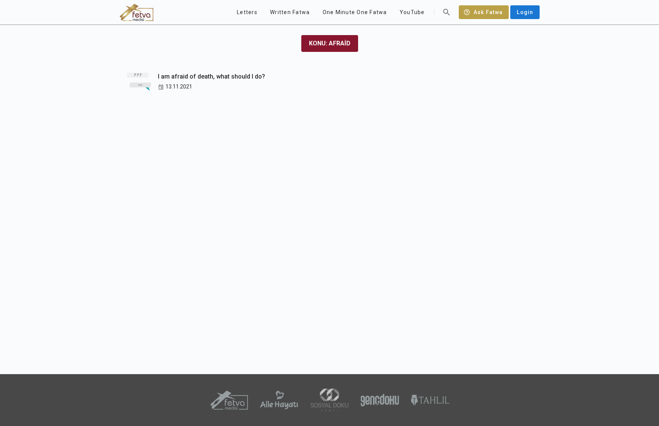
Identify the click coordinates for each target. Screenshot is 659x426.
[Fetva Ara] (446, 12)
